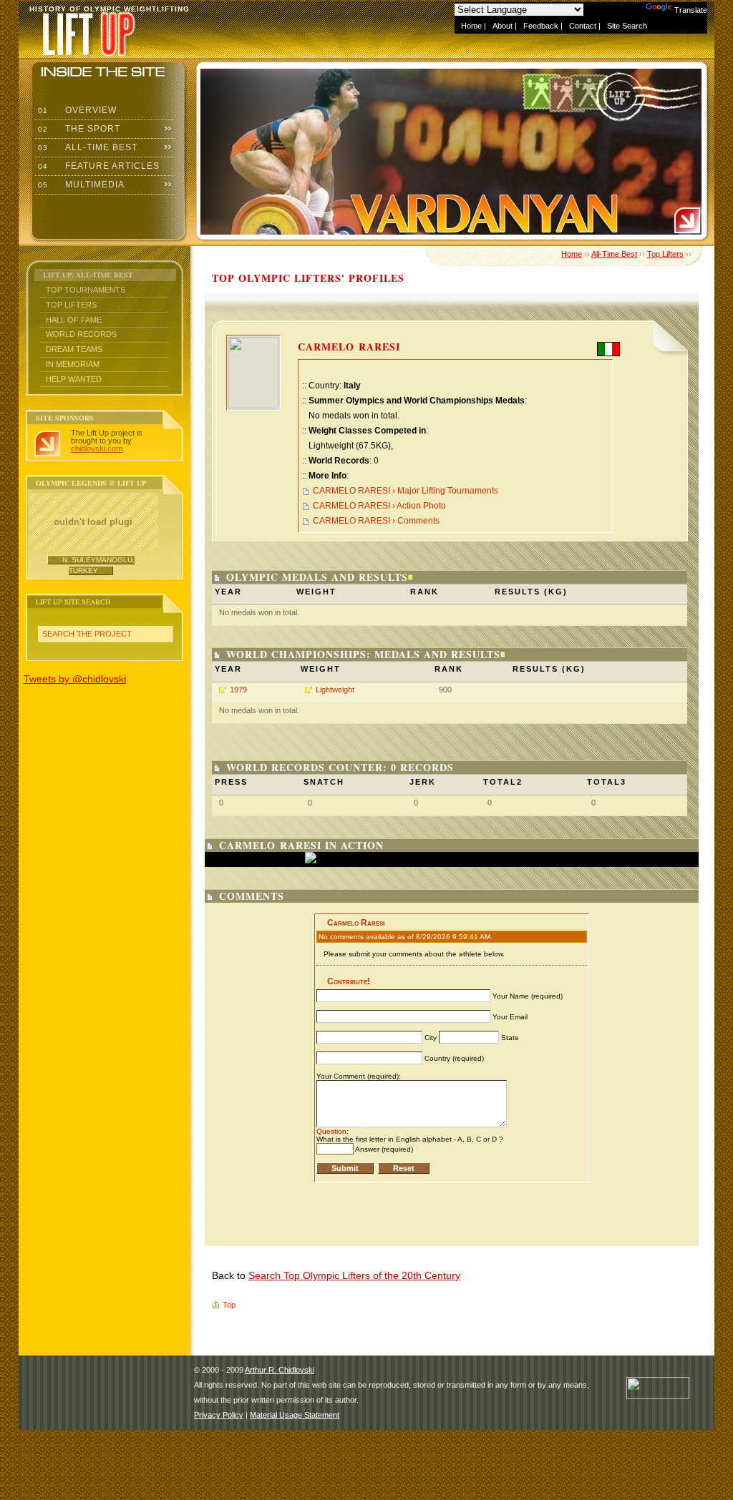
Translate (690, 10)
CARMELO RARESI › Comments (376, 521)
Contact (582, 25)
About (502, 25)
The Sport (77, 129)
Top (229, 1304)
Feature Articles (97, 166)
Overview (76, 110)
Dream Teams (74, 349)
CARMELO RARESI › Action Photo (379, 506)
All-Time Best (86, 147)
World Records (81, 334)
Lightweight (335, 689)
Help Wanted (74, 379)
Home (471, 25)
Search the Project (87, 633)
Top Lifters (71, 304)
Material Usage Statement (294, 1415)
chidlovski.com (96, 448)
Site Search (627, 25)
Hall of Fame (74, 319)
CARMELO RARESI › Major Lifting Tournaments (405, 491)
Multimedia (80, 185)
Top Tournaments (85, 289)
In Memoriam (72, 364)
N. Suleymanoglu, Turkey (98, 565)
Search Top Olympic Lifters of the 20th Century (354, 1275)
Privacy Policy (218, 1415)
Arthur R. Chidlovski (279, 1370)
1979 (238, 689)
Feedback (540, 25)
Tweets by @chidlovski (75, 679)
